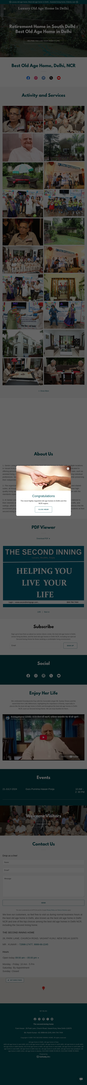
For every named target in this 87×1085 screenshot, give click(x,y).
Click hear (43, 509)
